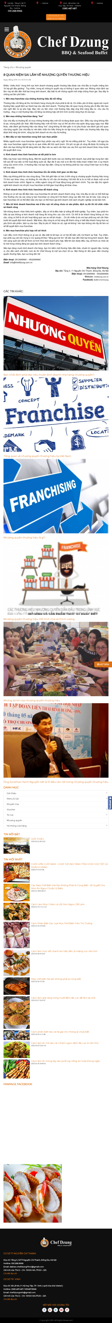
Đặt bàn (104, 664)
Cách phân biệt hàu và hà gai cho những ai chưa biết (60, 1031)
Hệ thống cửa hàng (17, 825)
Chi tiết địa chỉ (10, 1273)
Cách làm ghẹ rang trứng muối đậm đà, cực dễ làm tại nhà (63, 997)
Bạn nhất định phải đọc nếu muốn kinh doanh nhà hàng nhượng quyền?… (50, 374)
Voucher (11, 809)
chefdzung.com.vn (101, 277)
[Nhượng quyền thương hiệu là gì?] (56, 496)
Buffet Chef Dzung (101, 280)
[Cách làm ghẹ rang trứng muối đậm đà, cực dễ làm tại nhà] (17, 1012)
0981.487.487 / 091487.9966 (23, 1289)
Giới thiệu (11, 793)
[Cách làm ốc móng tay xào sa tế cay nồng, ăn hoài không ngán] (17, 1068)
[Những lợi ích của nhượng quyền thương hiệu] (56, 659)
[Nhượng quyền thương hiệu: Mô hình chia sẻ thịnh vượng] (56, 577)
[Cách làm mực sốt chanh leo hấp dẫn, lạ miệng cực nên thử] (17, 962)
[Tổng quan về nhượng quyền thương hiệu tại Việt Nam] (56, 414)
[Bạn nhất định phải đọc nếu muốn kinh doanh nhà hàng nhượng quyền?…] (56, 333)
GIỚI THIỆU (37, 839)
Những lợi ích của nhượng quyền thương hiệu (32, 700)
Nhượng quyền (14, 820)
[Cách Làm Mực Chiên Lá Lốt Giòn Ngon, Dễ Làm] (17, 911)
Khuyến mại (13, 804)
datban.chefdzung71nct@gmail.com (26, 1266)
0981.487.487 (69, 8)
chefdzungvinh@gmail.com (22, 1292)
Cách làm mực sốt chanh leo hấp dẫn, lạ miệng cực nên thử (64, 951)
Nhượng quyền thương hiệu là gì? (24, 537)
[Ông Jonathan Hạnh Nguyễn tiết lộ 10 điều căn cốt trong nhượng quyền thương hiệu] (56, 740)
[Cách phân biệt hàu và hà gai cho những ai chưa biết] (17, 1035)
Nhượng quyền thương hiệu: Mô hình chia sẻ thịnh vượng (39, 619)
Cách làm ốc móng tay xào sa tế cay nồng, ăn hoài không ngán (65, 1061)
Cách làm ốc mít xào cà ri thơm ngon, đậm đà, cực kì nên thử (64, 1043)
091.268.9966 (15, 11)
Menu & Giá (13, 798)
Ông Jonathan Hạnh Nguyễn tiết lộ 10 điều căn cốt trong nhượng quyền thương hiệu (56, 781)
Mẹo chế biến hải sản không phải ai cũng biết (56, 979)
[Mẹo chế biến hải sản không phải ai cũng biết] (17, 986)
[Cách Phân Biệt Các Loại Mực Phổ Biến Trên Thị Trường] (17, 935)
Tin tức (10, 815)
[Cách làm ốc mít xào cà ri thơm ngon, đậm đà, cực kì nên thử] (17, 1049)
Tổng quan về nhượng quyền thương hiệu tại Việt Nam (37, 456)
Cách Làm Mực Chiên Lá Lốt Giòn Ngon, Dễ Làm (57, 904)
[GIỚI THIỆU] (17, 845)
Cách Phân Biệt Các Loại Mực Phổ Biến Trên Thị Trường (61, 923)
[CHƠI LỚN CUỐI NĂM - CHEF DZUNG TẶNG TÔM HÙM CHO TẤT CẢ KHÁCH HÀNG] (17, 872)
